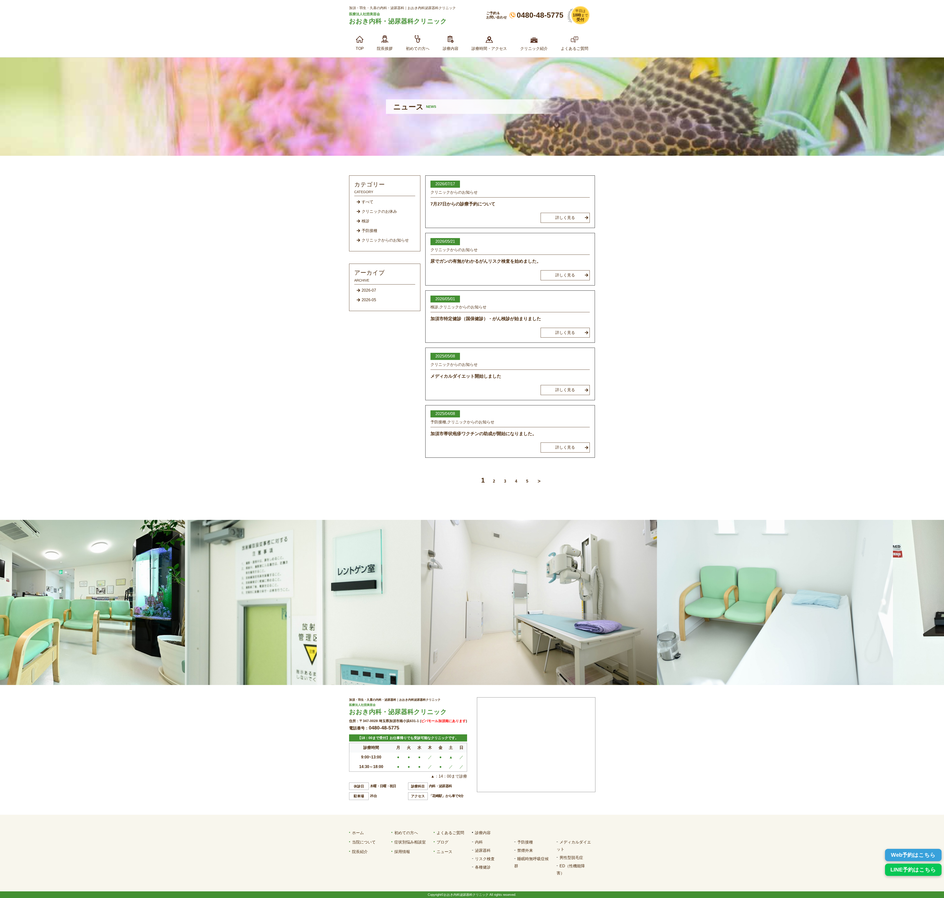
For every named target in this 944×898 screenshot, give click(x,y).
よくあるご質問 (574, 48)
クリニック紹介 (534, 48)
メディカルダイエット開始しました (465, 376)
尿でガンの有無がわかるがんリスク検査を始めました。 (485, 261)
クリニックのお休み (379, 211)
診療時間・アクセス (489, 48)
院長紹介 (360, 852)
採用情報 (402, 852)
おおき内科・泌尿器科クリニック (398, 21)
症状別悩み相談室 (410, 842)
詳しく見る (565, 217)
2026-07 (369, 290)
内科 (479, 842)
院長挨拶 (385, 48)
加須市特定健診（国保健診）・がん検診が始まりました (485, 318)
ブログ (442, 842)
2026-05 (369, 300)
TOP (360, 48)
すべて (367, 202)
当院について (364, 842)
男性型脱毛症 (571, 857)
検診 (365, 221)
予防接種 (369, 230)
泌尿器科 (483, 850)
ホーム (358, 833)
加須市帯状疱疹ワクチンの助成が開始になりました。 (483, 433)
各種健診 (483, 867)
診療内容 (450, 48)
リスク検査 (485, 859)
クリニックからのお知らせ (385, 240)
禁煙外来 (525, 850)
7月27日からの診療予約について (462, 203)
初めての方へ (417, 48)
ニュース (444, 852)
